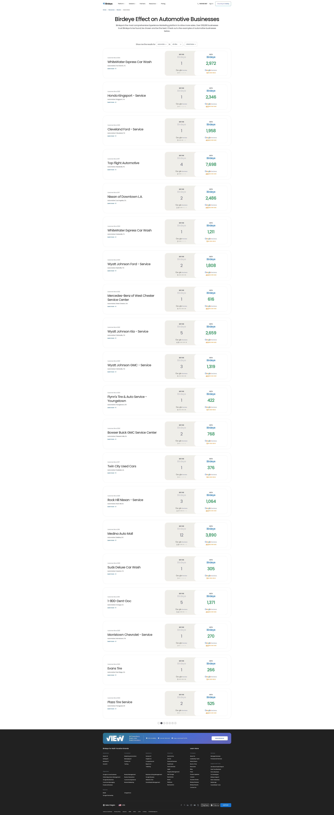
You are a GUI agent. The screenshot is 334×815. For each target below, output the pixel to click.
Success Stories (194, 779)
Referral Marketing (129, 782)
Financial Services (172, 761)
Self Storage (170, 774)
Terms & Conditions (107, 811)
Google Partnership (108, 795)
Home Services (171, 766)
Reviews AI (105, 761)
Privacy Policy (117, 811)
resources (111, 10)
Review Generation (129, 777)
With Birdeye (211, 56)
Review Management (130, 774)
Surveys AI (148, 756)
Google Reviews (150, 777)
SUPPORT (225, 805)
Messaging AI (127, 759)
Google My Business (108, 779)
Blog (191, 769)
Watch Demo (193, 761)
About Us (192, 756)
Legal (168, 769)
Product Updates (194, 774)
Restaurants (170, 785)
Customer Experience (130, 779)
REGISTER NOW (219, 738)
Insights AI (148, 759)
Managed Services (215, 756)
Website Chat (149, 779)
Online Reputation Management (111, 777)
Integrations (127, 793)
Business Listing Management (154, 774)
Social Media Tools (215, 785)
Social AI (105, 764)
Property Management (173, 772)
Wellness (169, 782)
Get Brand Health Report (217, 766)
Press (191, 772)
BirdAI (104, 793)
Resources (152, 3)
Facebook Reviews (108, 785)
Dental (169, 759)
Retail (168, 779)
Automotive (170, 756)
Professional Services (216, 759)
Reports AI (148, 764)
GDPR (130, 811)
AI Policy (144, 811)
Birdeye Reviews (194, 782)
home (104, 10)
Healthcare (170, 764)
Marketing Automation (130, 756)
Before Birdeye (181, 56)
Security (124, 811)
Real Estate (170, 777)
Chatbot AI (127, 761)
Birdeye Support (215, 777)
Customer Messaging (109, 782)
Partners (142, 3)
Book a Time (193, 764)
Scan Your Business (216, 769)
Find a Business (215, 772)
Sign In (211, 3)
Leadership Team (194, 759)
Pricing (163, 3)
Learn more (113, 68)
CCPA (139, 811)
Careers (192, 777)
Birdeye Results (194, 785)
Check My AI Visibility (223, 4)
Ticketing (148, 766)
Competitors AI (150, 761)
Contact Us (193, 787)
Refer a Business (215, 779)
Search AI (105, 756)
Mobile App (213, 782)
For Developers (215, 774)
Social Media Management (153, 782)
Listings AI (105, 759)
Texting (126, 764)
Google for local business (109, 774)
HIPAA (134, 811)
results (119, 10)
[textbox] (177, 44)
